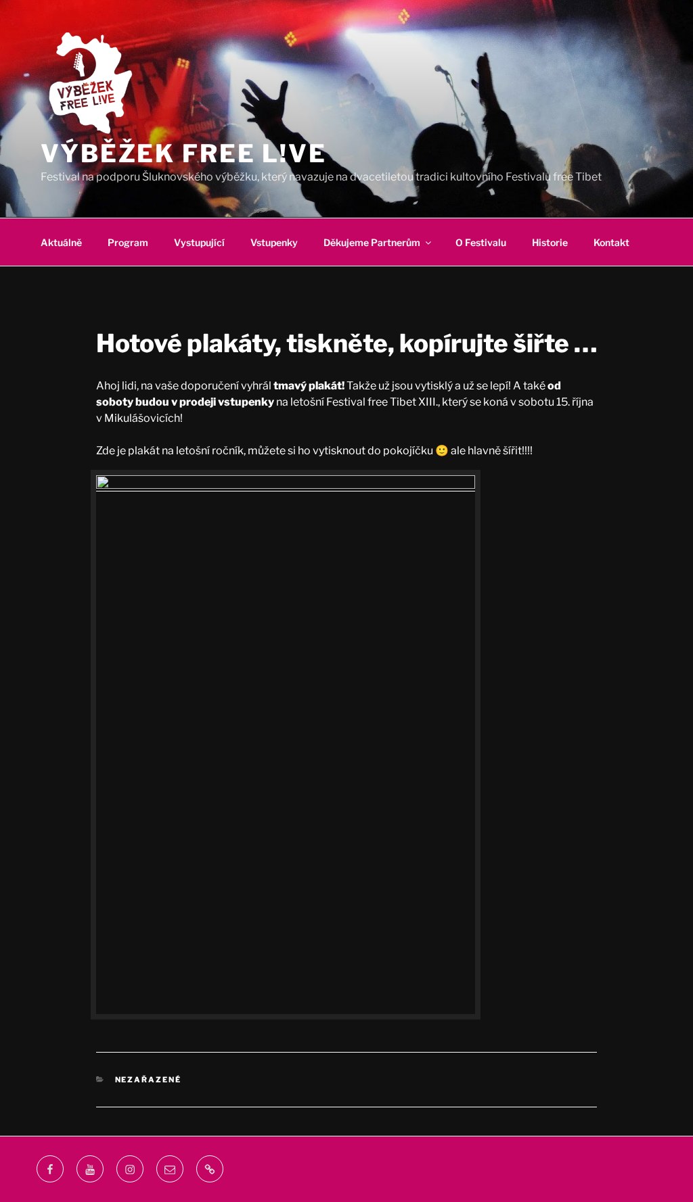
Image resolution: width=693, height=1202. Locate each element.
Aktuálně (61, 242)
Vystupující (199, 242)
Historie (550, 242)
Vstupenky (274, 242)
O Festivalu (480, 242)
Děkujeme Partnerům (371, 242)
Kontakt (611, 242)
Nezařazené (148, 1079)
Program (128, 242)
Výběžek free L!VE (184, 153)
